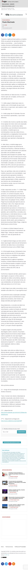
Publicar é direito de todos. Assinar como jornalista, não (17, 490)
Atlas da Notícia (5, 4)
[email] (13, 35)
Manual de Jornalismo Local (8, 6)
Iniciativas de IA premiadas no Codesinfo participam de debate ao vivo (17, 474)
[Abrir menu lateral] (1, 14)
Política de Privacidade (20, 546)
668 (6, 25)
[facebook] (2, 35)
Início (2, 546)
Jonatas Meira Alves (14, 507)
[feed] (13, 563)
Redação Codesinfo (14, 476)
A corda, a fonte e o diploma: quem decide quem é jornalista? (17, 505)
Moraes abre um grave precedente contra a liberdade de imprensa (16, 498)
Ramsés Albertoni (13, 485)
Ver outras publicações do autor (12, 442)
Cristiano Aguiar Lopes (14, 499)
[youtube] (9, 563)
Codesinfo (12, 4)
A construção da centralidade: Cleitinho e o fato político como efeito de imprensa (17, 482)
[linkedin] (9, 35)
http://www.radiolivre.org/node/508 (11, 421)
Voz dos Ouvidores (6, 19)
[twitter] (6, 35)
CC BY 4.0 (6, 554)
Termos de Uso (9, 546)
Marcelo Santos (13, 492)
